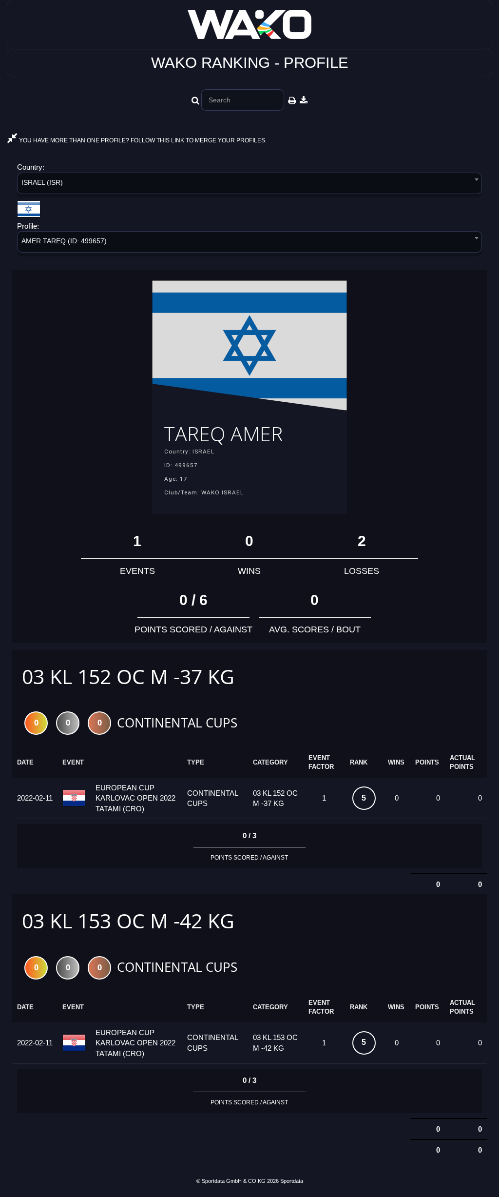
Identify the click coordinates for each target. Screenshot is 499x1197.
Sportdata (291, 1181)
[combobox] (249, 185)
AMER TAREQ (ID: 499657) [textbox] (64, 241)
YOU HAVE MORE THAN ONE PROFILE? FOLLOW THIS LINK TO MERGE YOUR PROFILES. (142, 140)
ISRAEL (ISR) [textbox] (42, 182)
